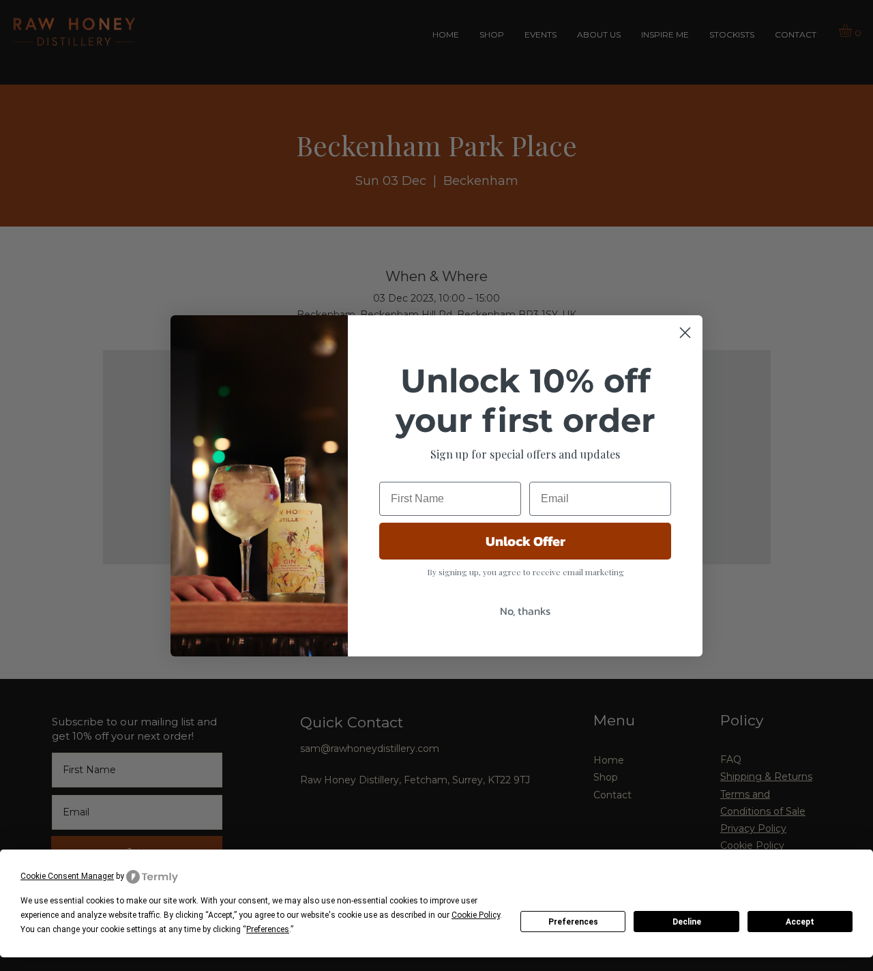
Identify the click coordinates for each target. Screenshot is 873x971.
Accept (800, 922)
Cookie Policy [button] (476, 915)
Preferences (573, 922)
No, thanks (525, 611)
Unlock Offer (525, 541)
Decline (686, 922)
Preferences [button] (267, 929)
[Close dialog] (685, 333)
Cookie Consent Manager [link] (67, 876)
